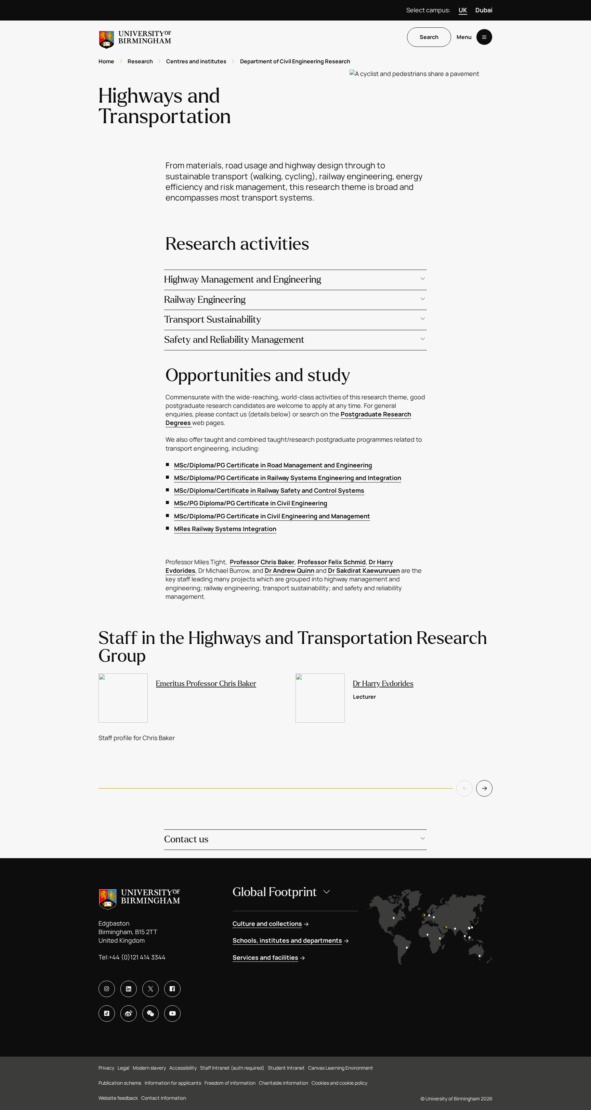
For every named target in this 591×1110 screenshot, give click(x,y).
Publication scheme (119, 1083)
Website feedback (118, 1098)
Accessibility (183, 1067)
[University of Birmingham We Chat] (150, 1013)
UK (463, 10)
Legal (123, 1067)
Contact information (163, 1098)
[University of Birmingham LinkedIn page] (128, 989)
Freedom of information (230, 1083)
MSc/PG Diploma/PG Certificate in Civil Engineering (250, 503)
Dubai (483, 10)
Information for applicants (173, 1083)
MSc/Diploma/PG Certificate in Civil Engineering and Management (272, 516)
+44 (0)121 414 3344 (137, 957)
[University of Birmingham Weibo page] (128, 1013)
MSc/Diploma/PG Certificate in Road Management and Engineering (273, 465)
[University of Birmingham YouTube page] (172, 1013)
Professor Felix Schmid (332, 562)
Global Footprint (275, 892)
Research (140, 61)
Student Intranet (286, 1067)
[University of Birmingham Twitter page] (150, 989)
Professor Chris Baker (262, 562)
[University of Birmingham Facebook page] (172, 989)
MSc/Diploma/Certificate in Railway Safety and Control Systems (269, 490)
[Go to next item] (484, 788)
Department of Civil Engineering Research (295, 61)
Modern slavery (149, 1067)
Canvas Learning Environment (340, 1067)
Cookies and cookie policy (339, 1083)
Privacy (106, 1067)
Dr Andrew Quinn (289, 570)
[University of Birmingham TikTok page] (106, 1013)
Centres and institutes (196, 61)
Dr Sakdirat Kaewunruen (364, 570)
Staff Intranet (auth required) (232, 1067)
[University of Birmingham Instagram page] (106, 989)
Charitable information (283, 1083)
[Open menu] (484, 37)
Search (429, 37)
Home (106, 61)
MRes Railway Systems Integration (225, 529)
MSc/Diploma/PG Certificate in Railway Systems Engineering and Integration (287, 478)
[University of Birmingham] (135, 37)
